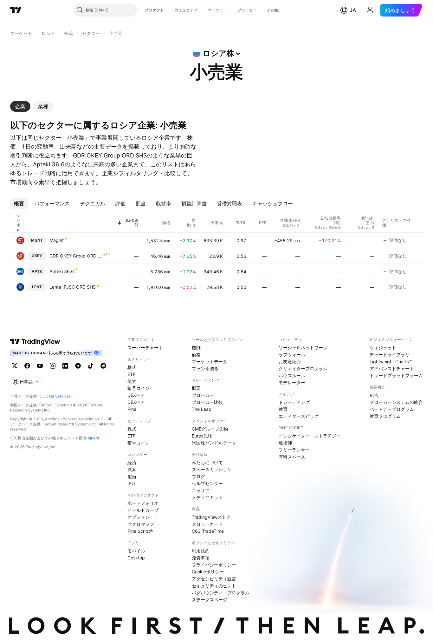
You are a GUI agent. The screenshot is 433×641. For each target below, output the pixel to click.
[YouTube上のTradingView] (40, 365)
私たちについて (207, 462)
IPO (131, 483)
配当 (131, 476)
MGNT (37, 240)
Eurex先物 (202, 435)
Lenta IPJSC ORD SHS (72, 287)
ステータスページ (209, 599)
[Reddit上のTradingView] (103, 365)
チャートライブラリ (390, 354)
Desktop (136, 557)
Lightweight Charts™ (391, 361)
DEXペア (136, 402)
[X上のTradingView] (14, 365)
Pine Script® (140, 531)
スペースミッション (212, 469)
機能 (196, 347)
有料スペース (292, 456)
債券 (131, 381)
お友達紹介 (290, 361)
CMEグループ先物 (210, 428)
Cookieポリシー (208, 571)
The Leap (201, 409)
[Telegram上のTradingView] (78, 365)
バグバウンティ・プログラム (220, 592)
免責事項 (201, 557)
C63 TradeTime (208, 531)
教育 (283, 409)
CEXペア (136, 395)
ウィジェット (383, 347)
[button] (169, 10)
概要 (196, 388)
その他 (273, 10)
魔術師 (285, 442)
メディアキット (207, 497)
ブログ (198, 476)
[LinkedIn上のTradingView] (65, 365)
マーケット (217, 10)
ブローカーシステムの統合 (396, 402)
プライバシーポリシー (214, 564)
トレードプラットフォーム (396, 375)
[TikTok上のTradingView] (90, 365)
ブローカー (247, 10)
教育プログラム (385, 416)
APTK (37, 271)
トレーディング (294, 402)
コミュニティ (186, 10)
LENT (37, 286)
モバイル (136, 550)
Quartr (93, 438)
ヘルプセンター (207, 483)
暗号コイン (138, 388)
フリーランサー (294, 449)
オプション (138, 517)
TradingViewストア (211, 517)
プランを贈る (205, 368)
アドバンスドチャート (392, 368)
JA (353, 10)
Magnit (56, 240)
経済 (131, 462)
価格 (196, 354)
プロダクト (154, 10)
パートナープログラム (392, 409)
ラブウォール (292, 354)
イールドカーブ (142, 510)
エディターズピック (299, 416)
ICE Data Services (55, 396)
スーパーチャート (145, 347)
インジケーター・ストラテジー (310, 435)
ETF (131, 374)
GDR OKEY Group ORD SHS (75, 255)
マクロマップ (140, 524)
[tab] (20, 106)
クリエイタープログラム (303, 368)
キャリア (201, 490)
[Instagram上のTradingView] (52, 365)
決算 (131, 469)
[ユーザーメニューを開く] (370, 10)
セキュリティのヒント (214, 585)
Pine (131, 409)
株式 (131, 367)
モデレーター (292, 382)
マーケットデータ (209, 361)
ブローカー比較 (207, 402)
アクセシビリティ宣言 (214, 578)
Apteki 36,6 (61, 271)
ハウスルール (292, 375)
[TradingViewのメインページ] (16, 10)
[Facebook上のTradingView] (27, 365)
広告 (374, 395)
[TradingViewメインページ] (35, 341)
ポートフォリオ (142, 503)
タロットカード (207, 524)
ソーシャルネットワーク (303, 347)
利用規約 (201, 550)
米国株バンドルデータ (214, 442)
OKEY (37, 255)
